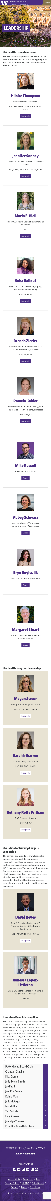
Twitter (19, 1169)
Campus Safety (12, 1183)
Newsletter (35, 1187)
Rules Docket (38, 1183)
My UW (25, 1183)
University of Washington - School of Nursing (19, 3)
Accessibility (14, 1179)
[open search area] (39, 2)
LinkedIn (32, 1169)
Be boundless (25, 1153)
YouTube (27, 1169)
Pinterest (36, 1169)
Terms (24, 1187)
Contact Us (28, 1179)
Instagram (23, 1169)
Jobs (38, 1179)
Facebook (14, 1169)
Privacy (14, 1187)
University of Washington (5, 2)
